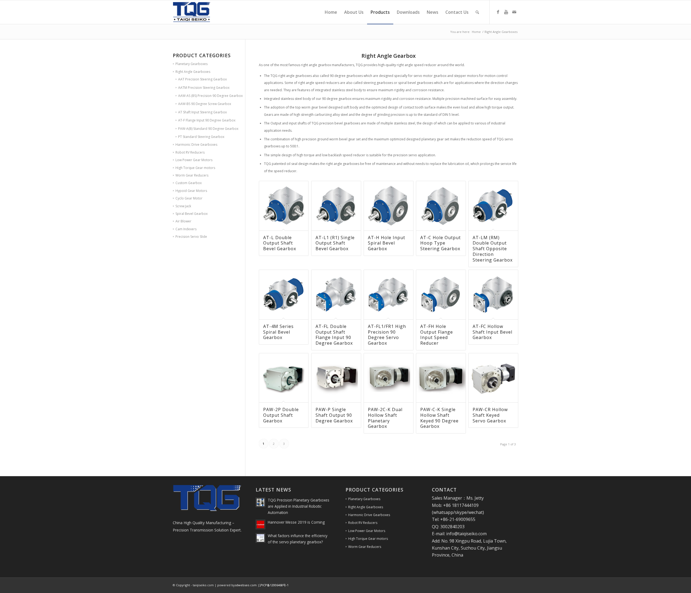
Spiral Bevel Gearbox (191, 213)
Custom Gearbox (188, 183)
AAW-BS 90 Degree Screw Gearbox (204, 103)
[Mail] (514, 12)
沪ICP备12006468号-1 (274, 585)
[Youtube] (506, 12)
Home (476, 32)
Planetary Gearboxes (191, 64)
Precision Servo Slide (191, 236)
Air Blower (183, 221)
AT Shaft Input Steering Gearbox (202, 112)
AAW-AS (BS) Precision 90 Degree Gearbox (210, 95)
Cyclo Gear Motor (188, 198)
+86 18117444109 (461, 505)
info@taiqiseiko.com (466, 534)
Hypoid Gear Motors (191, 190)
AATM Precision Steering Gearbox (203, 87)
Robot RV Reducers (190, 152)
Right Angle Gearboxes (192, 71)
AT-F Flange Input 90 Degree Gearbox (206, 120)
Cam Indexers (186, 229)
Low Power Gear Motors (193, 160)
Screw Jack (183, 206)
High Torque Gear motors (195, 167)
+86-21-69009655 (457, 519)
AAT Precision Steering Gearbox (202, 79)
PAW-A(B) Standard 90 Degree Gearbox (208, 128)
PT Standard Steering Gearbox (201, 136)
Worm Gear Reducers (191, 175)
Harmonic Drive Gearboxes (196, 144)
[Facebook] (498, 12)
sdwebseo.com (246, 585)
